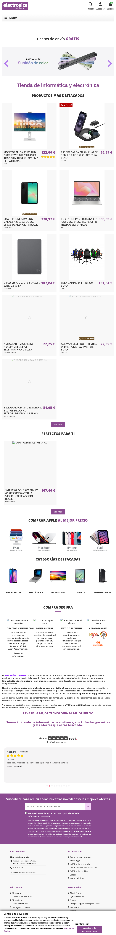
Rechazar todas (89, 931)
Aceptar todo (89, 928)
